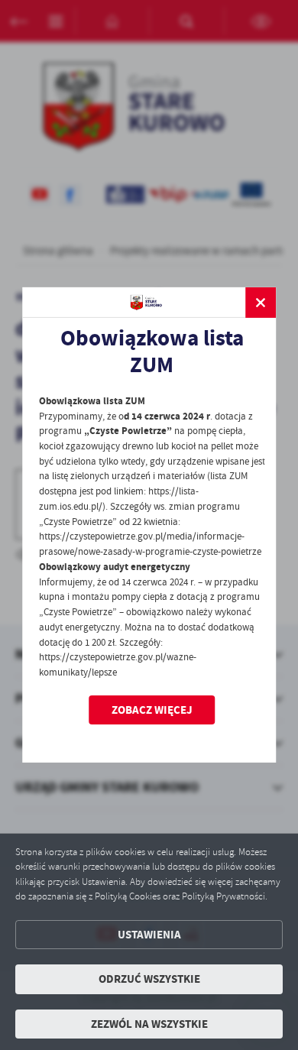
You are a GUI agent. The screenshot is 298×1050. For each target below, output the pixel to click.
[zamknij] (260, 302)
